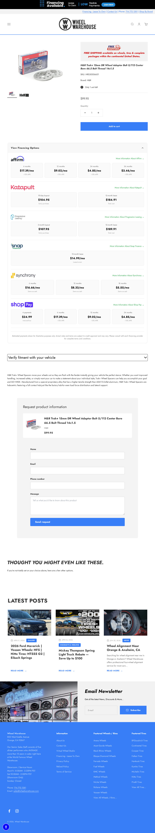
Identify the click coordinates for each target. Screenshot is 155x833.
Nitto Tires (136, 776)
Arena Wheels (100, 740)
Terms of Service (63, 771)
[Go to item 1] (12, 94)
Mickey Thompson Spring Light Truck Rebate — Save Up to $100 (77, 654)
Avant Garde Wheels (103, 745)
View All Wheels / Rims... (105, 797)
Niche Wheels (100, 782)
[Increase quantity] (98, 112)
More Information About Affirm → (130, 158)
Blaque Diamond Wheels (105, 756)
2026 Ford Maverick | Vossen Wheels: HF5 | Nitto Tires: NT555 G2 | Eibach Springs (28, 652)
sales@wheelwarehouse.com (26, 790)
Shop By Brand (146, 11)
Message (34, 493)
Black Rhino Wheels (102, 750)
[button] (6, 827)
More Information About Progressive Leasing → (124, 217)
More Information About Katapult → (129, 187)
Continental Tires (139, 745)
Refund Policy (62, 766)
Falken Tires (137, 756)
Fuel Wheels (99, 766)
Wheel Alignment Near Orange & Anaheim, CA (123, 648)
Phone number (37, 478)
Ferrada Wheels (101, 761)
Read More (19, 670)
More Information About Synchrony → (128, 275)
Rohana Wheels (100, 787)
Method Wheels (100, 776)
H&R (89, 80)
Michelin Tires (138, 771)
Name (33, 449)
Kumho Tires (137, 766)
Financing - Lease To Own (94, 11)
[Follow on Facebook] (9, 811)
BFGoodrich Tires (140, 740)
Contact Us (112, 11)
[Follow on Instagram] (17, 811)
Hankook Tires (138, 761)
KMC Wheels (99, 771)
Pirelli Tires (137, 782)
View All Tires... (139, 787)
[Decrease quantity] (85, 112)
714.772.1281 (132, 11)
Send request (42, 522)
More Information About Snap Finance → (127, 246)
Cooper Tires (138, 750)
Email (33, 463)
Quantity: (84, 105)
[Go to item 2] (24, 96)
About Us (60, 740)
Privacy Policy (62, 761)
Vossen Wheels (100, 792)
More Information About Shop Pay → (128, 304)
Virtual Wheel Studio (65, 750)
